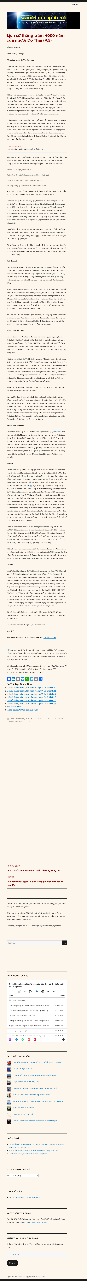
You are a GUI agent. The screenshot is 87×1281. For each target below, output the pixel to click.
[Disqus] (43, 763)
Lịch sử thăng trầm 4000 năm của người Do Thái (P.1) (31, 688)
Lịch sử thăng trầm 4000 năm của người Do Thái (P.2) (31, 691)
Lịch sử (36, 719)
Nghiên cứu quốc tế (14, 1277)
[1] (31, 486)
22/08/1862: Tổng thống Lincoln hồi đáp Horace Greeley (31, 1095)
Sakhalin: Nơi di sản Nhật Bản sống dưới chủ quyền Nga (27, 1036)
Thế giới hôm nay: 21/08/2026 (22, 1069)
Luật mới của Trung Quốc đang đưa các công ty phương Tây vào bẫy (31, 1010)
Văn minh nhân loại (47, 719)
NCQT (12, 719)
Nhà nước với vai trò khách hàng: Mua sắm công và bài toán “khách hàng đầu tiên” (39, 1101)
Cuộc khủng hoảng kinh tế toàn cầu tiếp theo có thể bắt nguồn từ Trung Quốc (34, 1005)
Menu (75, 5)
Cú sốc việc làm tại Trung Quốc (19, 1031)
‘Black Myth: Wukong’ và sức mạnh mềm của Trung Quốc (28, 1154)
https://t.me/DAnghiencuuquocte (37, 1222)
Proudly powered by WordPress (34, 1277)
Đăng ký (12, 1263)
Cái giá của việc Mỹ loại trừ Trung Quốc (22, 1016)
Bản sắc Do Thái (14, 707)
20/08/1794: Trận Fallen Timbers (23, 1108)
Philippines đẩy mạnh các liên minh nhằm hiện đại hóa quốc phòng (34, 1075)
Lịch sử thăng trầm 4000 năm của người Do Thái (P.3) (31, 694)
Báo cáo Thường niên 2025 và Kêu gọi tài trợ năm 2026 (27, 1197)
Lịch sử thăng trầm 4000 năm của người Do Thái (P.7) (31, 703)
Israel (17, 721)
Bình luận (29, 719)
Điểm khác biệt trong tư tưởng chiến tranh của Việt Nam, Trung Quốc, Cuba (33, 1150)
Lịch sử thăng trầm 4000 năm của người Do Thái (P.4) (31, 697)
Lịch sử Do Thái (50, 637)
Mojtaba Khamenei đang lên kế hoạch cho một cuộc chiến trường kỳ (31, 1026)
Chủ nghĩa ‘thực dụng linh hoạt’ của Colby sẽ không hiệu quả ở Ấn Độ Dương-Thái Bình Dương (40, 1021)
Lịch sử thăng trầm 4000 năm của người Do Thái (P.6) (31, 700)
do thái (59, 719)
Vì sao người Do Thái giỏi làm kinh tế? (24, 710)
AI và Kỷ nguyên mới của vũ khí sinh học (26, 149)
